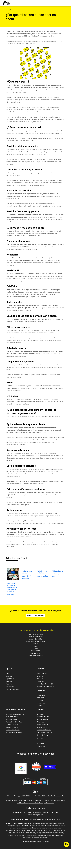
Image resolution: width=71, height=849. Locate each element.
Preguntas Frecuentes (44, 732)
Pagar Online (41, 746)
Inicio (7, 10)
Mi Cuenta (40, 743)
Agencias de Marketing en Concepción (41, 803)
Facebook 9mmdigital (36, 637)
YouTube (35, 644)
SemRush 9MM (35, 651)
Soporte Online (42, 727)
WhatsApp (40, 722)
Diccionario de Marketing (14, 732)
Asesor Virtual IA (42, 724)
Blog (11, 10)
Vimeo (36, 648)
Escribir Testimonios (12, 689)
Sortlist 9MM (35, 653)
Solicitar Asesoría (42, 719)
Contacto (40, 714)
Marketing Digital (42, 673)
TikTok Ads (40, 681)
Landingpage (41, 695)
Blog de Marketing (12, 727)
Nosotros (9, 676)
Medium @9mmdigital (35, 655)
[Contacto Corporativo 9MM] (66, 844)
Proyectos (9, 684)
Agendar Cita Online (43, 717)
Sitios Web (40, 698)
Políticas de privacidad (29, 841)
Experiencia (10, 679)
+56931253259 (25, 796)
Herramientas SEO (12, 717)
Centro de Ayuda (42, 735)
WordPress (40, 700)
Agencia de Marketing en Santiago (38, 800)
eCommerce (41, 703)
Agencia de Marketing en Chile (16, 800)
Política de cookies (43, 841)
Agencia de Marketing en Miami (21, 819)
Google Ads (40, 676)
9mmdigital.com (38, 815)
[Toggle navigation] (67, 3)
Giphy (35, 646)
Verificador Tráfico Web (14, 722)
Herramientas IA (11, 719)
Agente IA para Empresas (45, 686)
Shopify (39, 705)
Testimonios (10, 686)
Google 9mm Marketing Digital (35, 641)
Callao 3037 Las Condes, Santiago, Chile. (51, 796)
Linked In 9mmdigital (35, 639)
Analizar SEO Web (12, 724)
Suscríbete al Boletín (12, 730)
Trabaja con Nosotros (44, 730)
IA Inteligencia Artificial (45, 684)
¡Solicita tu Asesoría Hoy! (36, 615)
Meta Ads (40, 679)
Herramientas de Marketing (15, 714)
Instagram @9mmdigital (35, 634)
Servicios (9, 681)
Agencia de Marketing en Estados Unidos (46, 819)
